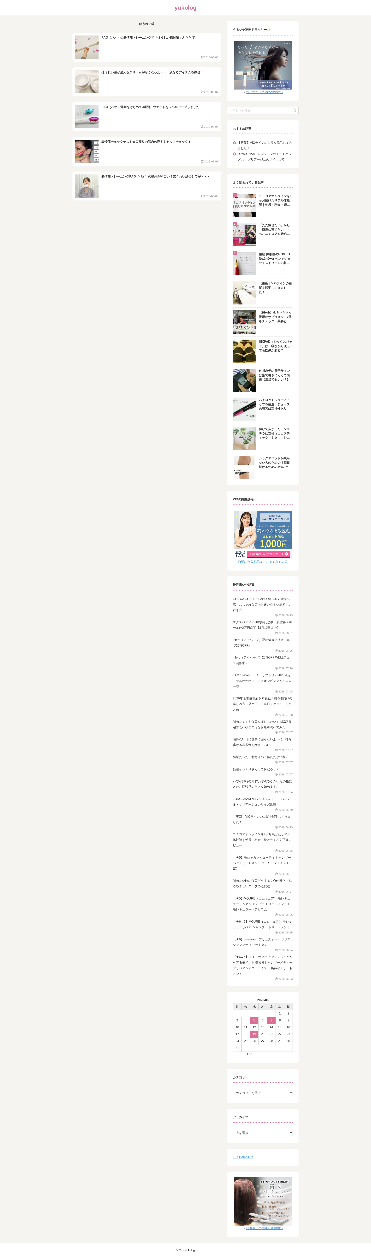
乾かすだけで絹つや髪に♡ (264, 92)
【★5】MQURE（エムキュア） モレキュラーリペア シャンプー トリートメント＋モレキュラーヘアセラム (261, 904)
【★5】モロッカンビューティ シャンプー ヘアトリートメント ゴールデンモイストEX (262, 863)
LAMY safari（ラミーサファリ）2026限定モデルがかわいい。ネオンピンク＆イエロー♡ (262, 681)
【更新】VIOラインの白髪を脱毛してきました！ (264, 145)
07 (250, 1054)
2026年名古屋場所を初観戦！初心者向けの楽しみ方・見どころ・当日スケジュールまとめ (262, 704)
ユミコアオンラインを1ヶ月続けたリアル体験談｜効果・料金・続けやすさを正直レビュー (262, 840)
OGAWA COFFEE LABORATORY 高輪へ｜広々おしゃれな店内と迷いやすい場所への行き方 (263, 604)
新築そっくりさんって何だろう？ (256, 769)
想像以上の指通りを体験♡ (264, 1228)
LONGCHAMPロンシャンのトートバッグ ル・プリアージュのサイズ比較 (264, 156)
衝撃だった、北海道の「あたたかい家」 (260, 757)
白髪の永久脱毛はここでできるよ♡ (263, 561)
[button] (294, 110)
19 (254, 1034)
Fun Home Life (243, 1157)
